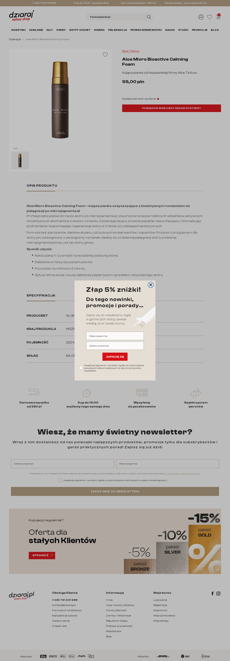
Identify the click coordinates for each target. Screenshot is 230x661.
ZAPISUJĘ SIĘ (115, 356)
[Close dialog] (151, 285)
